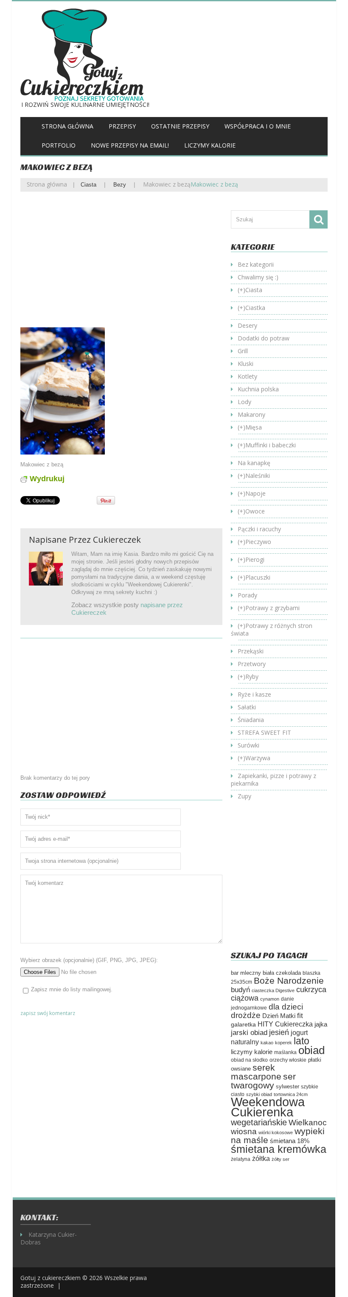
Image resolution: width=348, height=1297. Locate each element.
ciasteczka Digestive (273, 990)
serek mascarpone (256, 1072)
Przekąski (251, 651)
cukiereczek (117, 539)
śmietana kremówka (278, 1149)
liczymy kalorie (251, 1052)
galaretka (243, 1024)
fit (300, 1015)
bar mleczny (246, 973)
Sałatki (247, 707)
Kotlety (247, 376)
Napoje (255, 493)
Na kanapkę (254, 463)
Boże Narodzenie (289, 980)
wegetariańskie (259, 1122)
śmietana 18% (289, 1140)
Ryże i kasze (254, 694)
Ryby (251, 676)
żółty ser (280, 1159)
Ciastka (255, 308)
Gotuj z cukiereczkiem (50, 1278)
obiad (311, 1050)
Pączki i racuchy (259, 529)
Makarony (251, 414)
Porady (247, 595)
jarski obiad (249, 1032)
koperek (283, 1042)
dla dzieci (286, 1006)
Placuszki (257, 577)
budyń (240, 990)
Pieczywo (258, 542)
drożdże (246, 1015)
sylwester (287, 1087)
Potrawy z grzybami (272, 608)
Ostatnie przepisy (180, 126)
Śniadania (251, 720)
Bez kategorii (256, 264)
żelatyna (240, 1159)
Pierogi (254, 559)
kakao (267, 1042)
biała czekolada (282, 973)
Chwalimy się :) (258, 277)
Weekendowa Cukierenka (268, 1107)
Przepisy (122, 126)
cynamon (269, 998)
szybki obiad (259, 1094)
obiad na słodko (249, 1060)
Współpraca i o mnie (258, 126)
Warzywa (257, 758)
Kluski (245, 364)
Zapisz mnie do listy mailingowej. (71, 989)
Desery (247, 325)
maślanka (285, 1052)
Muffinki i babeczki (270, 445)
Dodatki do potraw (263, 338)
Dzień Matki (278, 1015)
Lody (244, 402)
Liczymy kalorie (210, 145)
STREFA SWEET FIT (264, 732)
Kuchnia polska (258, 389)
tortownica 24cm (291, 1094)
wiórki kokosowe (275, 1132)
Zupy (244, 796)
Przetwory (252, 664)
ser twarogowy (263, 1080)
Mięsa (253, 427)
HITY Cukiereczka (285, 1024)
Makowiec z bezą (167, 184)
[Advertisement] (121, 265)
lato (301, 1040)
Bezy (119, 184)
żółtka (261, 1158)
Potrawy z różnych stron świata (271, 629)
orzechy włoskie (287, 1060)
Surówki (248, 745)
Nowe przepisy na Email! (130, 145)
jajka (320, 1024)
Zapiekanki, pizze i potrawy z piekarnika (273, 779)
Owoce (255, 511)
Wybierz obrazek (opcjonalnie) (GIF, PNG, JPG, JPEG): (89, 960)
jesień (279, 1032)
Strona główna (67, 126)
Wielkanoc (308, 1122)
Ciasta (88, 184)
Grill (243, 351)
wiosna (244, 1131)
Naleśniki (257, 475)
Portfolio (59, 145)
